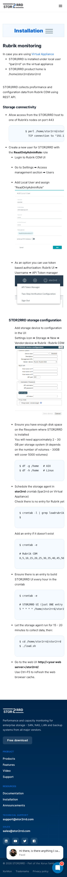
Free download (17, 740)
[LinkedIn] (6, 841)
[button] (35, 853)
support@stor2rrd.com (18, 819)
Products (9, 758)
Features (9, 764)
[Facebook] (34, 841)
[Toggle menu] (60, 6)
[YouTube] (15, 841)
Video (7, 770)
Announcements (14, 805)
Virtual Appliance (42, 54)
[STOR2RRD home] (13, 6)
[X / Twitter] (24, 841)
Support (8, 777)
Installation (29, 31)
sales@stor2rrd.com (16, 831)
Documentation (13, 793)
